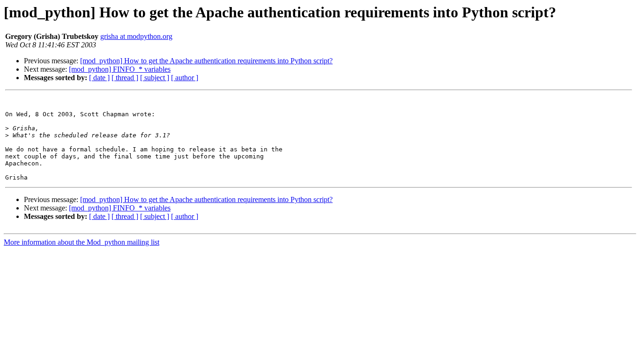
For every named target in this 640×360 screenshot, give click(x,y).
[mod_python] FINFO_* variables (120, 69)
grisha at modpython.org (136, 36)
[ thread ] (125, 78)
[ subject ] (154, 78)
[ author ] (184, 78)
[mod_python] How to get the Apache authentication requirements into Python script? (206, 61)
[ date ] (99, 78)
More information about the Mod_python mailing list (81, 242)
